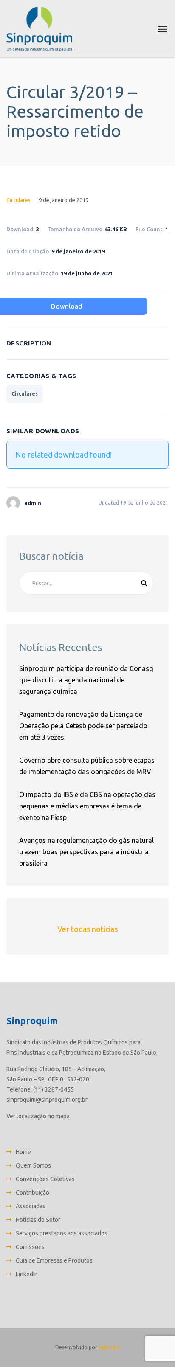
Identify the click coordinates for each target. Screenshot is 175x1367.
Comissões (30, 1246)
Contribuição (32, 1192)
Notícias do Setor (38, 1219)
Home (23, 1151)
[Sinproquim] (39, 28)
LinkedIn (27, 1274)
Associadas (30, 1206)
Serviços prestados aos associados (61, 1233)
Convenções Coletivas (45, 1179)
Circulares (18, 200)
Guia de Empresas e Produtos (54, 1260)
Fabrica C (109, 1347)
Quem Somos (33, 1165)
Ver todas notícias (87, 929)
